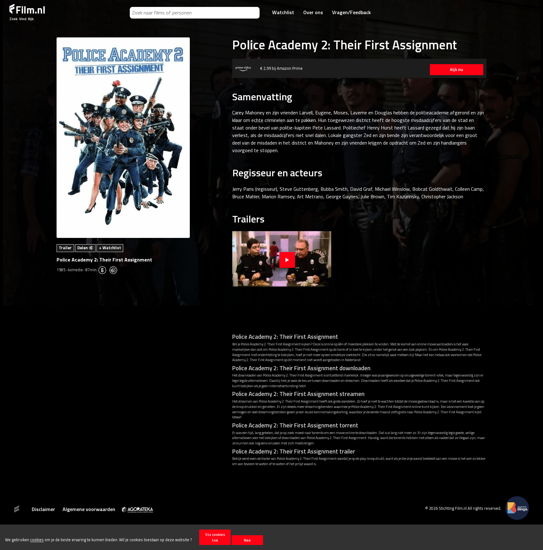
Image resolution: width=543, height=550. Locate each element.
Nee (247, 540)
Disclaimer (43, 509)
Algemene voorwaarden (89, 509)
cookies (37, 540)
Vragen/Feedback (351, 12)
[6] (103, 270)
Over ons (313, 12)
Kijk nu (456, 69)
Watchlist (283, 12)
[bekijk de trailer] (287, 259)
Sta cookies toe (215, 537)
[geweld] (114, 270)
